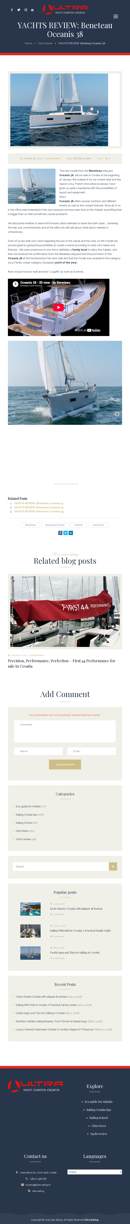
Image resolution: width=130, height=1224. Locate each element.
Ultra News (22, 830)
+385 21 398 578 (38, 1179)
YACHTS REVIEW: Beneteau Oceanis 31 (39, 503)
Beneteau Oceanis (55, 525)
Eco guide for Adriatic (28, 806)
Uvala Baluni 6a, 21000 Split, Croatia (38, 1172)
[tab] (53, 484)
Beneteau (30, 525)
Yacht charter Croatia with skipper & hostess (41, 996)
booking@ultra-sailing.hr (38, 1185)
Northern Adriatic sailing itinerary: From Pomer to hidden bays (51, 1021)
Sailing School (24, 822)
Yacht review (52, 158)
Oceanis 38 (98, 525)
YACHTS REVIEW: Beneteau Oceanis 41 (39, 507)
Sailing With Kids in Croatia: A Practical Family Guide (46, 1005)
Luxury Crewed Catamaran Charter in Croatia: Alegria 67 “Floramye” (55, 1029)
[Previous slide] (13, 414)
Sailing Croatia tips (26, 814)
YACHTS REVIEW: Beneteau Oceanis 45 (39, 511)
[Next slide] (117, 414)
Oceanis (79, 525)
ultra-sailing (38, 1191)
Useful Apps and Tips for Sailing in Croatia (40, 1013)
